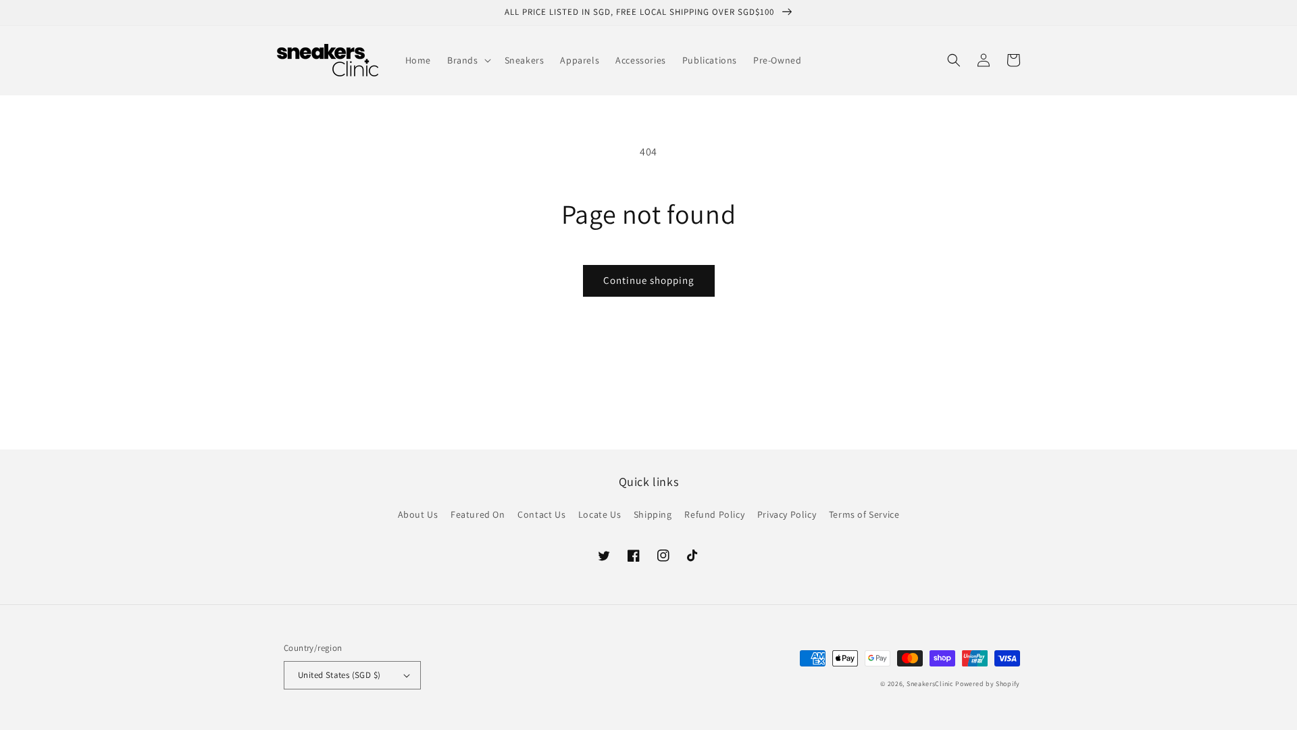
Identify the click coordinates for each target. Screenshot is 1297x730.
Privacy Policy (786, 514)
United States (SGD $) (339, 675)
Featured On (478, 514)
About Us (418, 514)
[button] (468, 60)
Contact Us (541, 514)
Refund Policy (714, 514)
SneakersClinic (930, 683)
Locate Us (599, 514)
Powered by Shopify (987, 683)
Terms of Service (864, 514)
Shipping (653, 514)
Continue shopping (648, 280)
